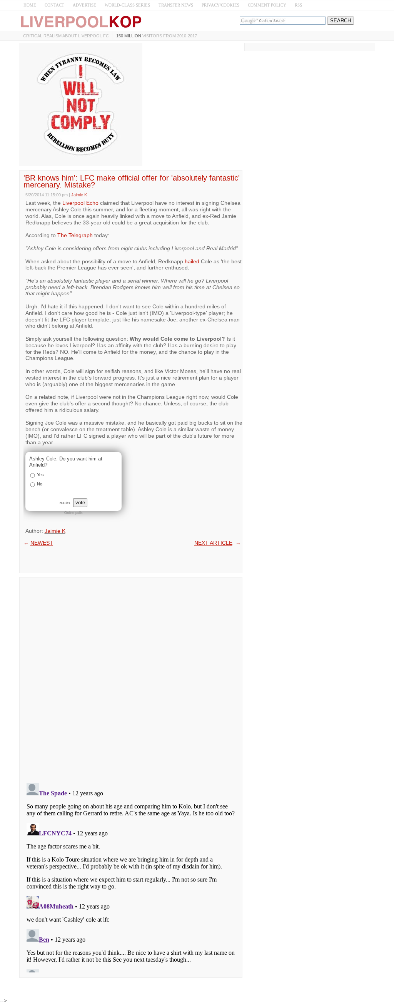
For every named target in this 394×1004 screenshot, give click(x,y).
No (39, 484)
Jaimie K (55, 531)
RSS (298, 5)
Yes (40, 474)
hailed (192, 261)
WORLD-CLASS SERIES (127, 5)
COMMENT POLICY (267, 5)
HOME (29, 5)
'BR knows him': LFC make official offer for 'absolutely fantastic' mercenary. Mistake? (131, 181)
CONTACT (54, 5)
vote (80, 502)
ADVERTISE (84, 5)
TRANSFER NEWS (176, 5)
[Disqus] (130, 677)
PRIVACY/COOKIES (220, 5)
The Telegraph (75, 235)
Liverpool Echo (80, 203)
